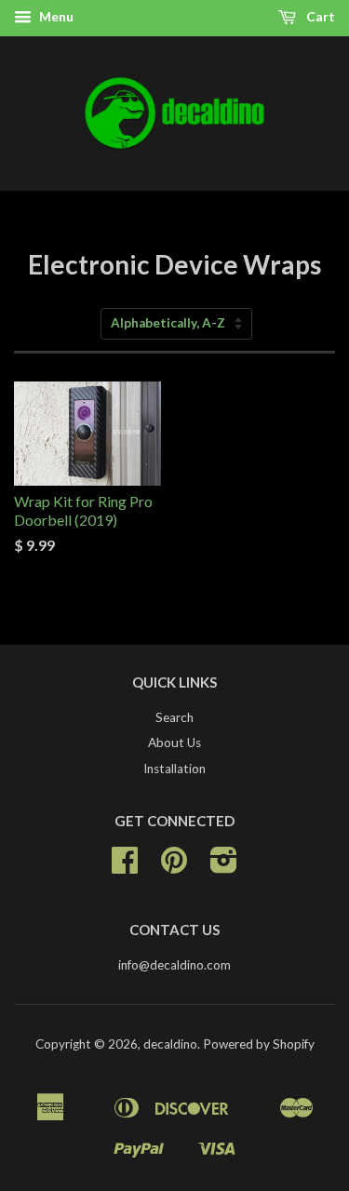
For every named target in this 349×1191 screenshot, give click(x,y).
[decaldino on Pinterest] (174, 866)
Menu (55, 16)
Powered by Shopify (259, 1044)
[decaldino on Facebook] (125, 866)
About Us (174, 742)
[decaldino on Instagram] (223, 866)
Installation (174, 768)
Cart (319, 16)
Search (174, 717)
